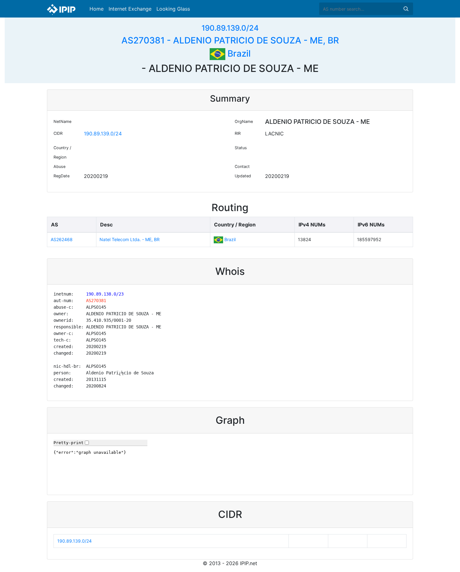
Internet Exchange (130, 9)
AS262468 (62, 239)
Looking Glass (173, 9)
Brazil (238, 53)
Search (405, 8)
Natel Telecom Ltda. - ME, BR (130, 239)
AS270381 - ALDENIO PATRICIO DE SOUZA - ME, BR (230, 40)
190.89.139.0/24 (230, 28)
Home (96, 9)
